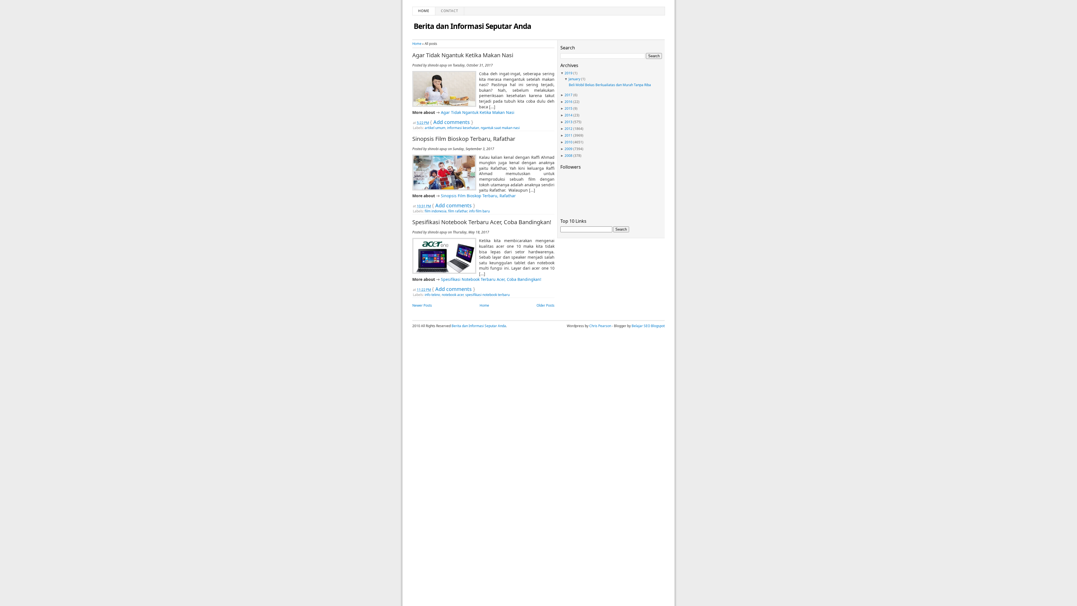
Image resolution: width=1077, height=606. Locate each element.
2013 (568, 122)
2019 (568, 73)
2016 (568, 101)
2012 (568, 128)
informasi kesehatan (463, 127)
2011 (568, 135)
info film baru (479, 211)
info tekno (432, 294)
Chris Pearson (600, 325)
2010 (568, 142)
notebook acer (453, 294)
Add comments (451, 122)
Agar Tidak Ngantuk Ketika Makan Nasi (462, 55)
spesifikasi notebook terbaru (487, 294)
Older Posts (545, 305)
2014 (568, 115)
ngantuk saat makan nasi (500, 127)
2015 (568, 108)
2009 (568, 148)
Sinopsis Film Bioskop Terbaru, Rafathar (463, 139)
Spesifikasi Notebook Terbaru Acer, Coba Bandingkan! (481, 222)
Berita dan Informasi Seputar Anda (472, 26)
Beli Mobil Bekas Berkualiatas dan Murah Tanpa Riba (610, 84)
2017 (568, 95)
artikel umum (435, 127)
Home (423, 10)
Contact (449, 10)
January (574, 79)
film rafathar (457, 211)
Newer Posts (422, 305)
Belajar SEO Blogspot (648, 325)
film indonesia (436, 211)
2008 (568, 155)
